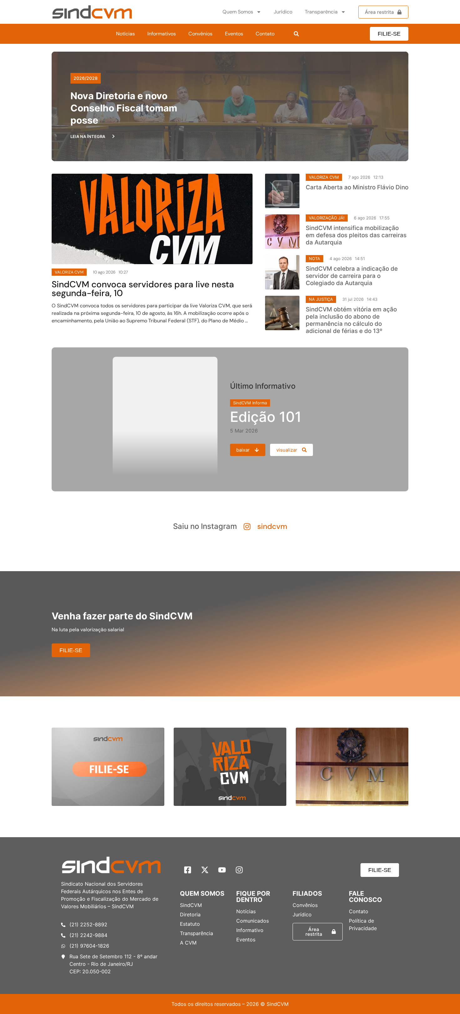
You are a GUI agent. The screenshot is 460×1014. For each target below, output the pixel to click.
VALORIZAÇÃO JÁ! (327, 217)
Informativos (161, 33)
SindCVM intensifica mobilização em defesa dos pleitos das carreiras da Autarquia (356, 235)
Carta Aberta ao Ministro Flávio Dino (357, 187)
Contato (265, 33)
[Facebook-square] (188, 870)
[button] (296, 33)
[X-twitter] (205, 870)
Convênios (200, 33)
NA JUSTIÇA (321, 299)
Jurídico (283, 11)
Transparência (321, 11)
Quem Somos (237, 11)
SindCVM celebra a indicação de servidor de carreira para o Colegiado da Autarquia (352, 276)
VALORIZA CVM (324, 177)
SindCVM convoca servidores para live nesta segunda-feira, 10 (143, 289)
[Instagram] (239, 870)
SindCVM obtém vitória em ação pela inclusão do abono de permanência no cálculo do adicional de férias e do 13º (351, 320)
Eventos (234, 33)
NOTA (314, 258)
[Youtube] (222, 870)
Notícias (125, 33)
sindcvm (272, 526)
